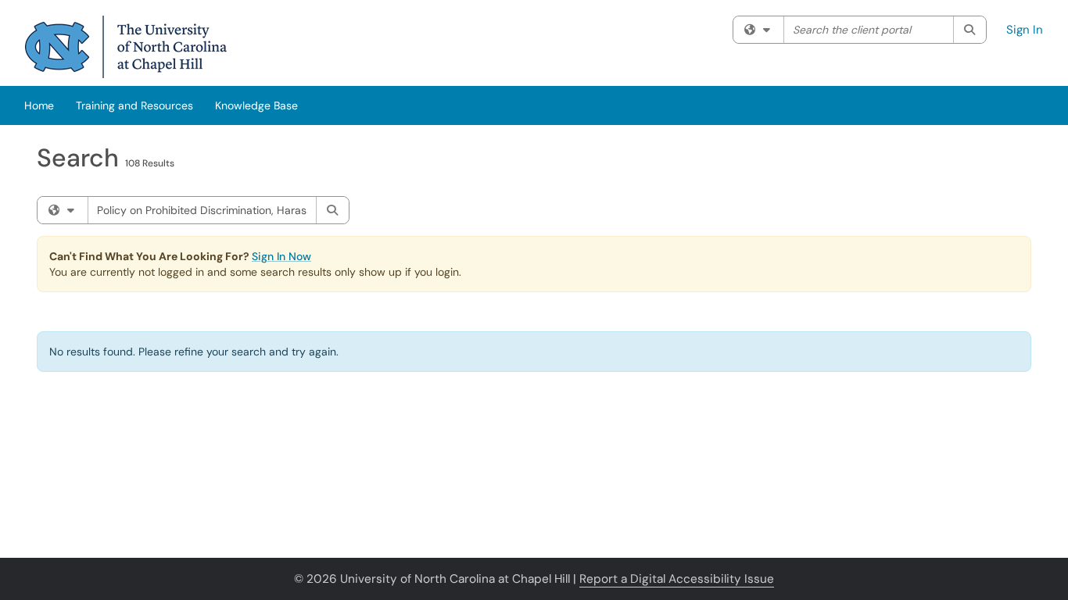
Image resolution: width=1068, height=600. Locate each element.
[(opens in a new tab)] (126, 47)
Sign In (1024, 30)
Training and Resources (134, 105)
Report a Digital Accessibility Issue (676, 579)
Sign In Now (281, 256)
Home (39, 105)
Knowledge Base (256, 105)
